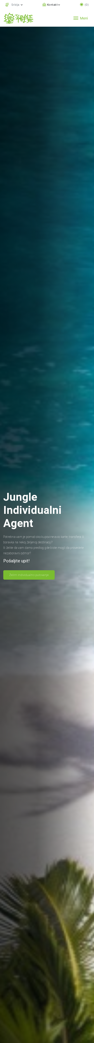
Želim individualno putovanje (29, 575)
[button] (13, 5)
